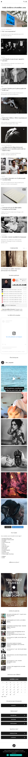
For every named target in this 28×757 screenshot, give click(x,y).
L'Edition (3, 176)
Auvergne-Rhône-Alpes (7, 538)
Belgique (4, 556)
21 (2, 692)
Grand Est (4, 544)
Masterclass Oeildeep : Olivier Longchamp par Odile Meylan (14, 118)
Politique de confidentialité (16, 755)
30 (10, 694)
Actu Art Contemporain (6, 29)
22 (6, 692)
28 (2, 694)
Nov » (5, 696)
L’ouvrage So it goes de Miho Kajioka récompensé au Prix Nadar (11, 208)
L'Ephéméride (4, 235)
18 (17, 689)
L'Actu (2, 205)
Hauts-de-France (5, 546)
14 (2, 689)
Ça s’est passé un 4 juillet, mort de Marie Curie (16, 637)
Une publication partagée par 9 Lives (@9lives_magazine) (14, 351)
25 (17, 692)
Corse (3, 543)
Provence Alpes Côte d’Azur (8, 554)
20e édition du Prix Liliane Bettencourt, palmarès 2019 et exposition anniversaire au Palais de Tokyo (13, 148)
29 (6, 694)
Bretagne (4, 541)
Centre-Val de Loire (6, 542)
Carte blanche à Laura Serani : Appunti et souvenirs (13, 59)
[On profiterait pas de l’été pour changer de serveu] (14, 379)
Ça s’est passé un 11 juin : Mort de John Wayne (17, 649)
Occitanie (4, 551)
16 (10, 689)
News (2, 86)
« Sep (2, 696)
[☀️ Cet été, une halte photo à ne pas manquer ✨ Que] (14, 432)
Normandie (4, 548)
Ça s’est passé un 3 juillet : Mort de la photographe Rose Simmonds (10, 269)
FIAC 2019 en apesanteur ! (9, 31)
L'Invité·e (3, 57)
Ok (7, 755)
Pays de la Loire (5, 552)
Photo (2, 115)
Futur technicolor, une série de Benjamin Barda (17, 654)
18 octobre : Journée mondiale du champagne (14, 237)
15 (6, 689)
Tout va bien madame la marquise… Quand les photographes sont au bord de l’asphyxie (15, 644)
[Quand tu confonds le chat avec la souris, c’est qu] (14, 405)
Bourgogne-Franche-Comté (8, 539)
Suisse (3, 557)
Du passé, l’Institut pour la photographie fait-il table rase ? (14, 89)
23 (10, 692)
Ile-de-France (5, 547)
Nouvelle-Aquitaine (6, 550)
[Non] (26, 753)
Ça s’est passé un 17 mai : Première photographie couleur (14, 661)
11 (17, 687)
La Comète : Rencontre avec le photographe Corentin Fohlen (14, 179)
